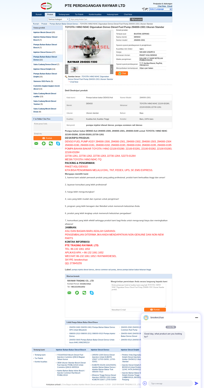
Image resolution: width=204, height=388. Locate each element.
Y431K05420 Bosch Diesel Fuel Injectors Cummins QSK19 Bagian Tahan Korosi (71, 357)
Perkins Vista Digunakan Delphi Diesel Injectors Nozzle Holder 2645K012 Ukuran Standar (134, 358)
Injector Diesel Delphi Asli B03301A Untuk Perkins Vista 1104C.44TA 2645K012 (134, 367)
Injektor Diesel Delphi (42, 69)
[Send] (196, 383)
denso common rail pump (105, 270)
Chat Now (162, 6)
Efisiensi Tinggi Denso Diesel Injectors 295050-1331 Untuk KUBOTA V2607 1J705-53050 (104, 377)
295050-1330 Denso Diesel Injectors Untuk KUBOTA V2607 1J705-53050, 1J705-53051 (103, 358)
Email (169, 6)
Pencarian (138, 19)
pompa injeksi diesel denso (83, 270)
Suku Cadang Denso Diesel (45, 64)
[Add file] (145, 383)
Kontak (49, 138)
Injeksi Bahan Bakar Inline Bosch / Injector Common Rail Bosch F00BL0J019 (71, 373)
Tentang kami (64, 14)
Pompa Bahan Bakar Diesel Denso (64, 24)
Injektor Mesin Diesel (42, 32)
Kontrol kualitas (95, 14)
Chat (123, 73)
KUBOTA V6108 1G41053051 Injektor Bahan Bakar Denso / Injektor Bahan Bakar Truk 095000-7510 (104, 368)
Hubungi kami (112, 14)
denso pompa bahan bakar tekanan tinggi (134, 270)
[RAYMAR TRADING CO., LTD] (48, 6)
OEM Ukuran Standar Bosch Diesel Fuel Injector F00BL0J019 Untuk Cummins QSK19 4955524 (71, 365)
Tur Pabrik (79, 14)
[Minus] (196, 317)
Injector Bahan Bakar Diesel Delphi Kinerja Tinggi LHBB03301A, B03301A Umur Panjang (134, 376)
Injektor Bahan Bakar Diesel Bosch (71, 350)
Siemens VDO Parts (41, 81)
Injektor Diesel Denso (42, 52)
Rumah (39, 14)
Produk (50, 14)
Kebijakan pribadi (53, 385)
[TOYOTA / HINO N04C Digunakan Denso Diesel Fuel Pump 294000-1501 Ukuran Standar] (89, 47)
